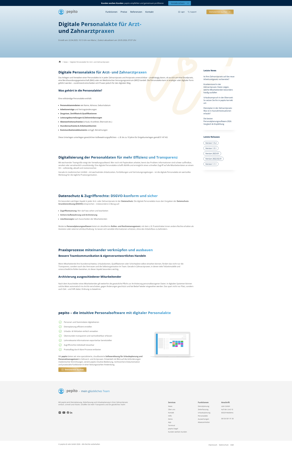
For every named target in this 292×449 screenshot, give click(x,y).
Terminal (171, 425)
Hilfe (170, 416)
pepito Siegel (173, 429)
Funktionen (111, 11)
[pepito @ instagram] (59, 413)
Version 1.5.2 (210, 143)
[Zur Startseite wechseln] (59, 62)
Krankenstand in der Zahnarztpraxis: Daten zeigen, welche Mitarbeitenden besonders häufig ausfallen (218, 88)
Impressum (213, 445)
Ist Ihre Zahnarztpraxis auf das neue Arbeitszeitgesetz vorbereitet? (218, 78)
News (66, 62)
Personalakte (203, 416)
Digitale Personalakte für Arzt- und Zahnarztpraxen (89, 62)
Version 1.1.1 (210, 164)
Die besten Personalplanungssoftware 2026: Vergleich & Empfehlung (217, 121)
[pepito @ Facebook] (68, 413)
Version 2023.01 (212, 153)
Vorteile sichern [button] (178, 3)
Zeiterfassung (203, 409)
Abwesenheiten (204, 422)
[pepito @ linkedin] (71, 413)
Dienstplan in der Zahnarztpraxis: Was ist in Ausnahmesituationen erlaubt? (217, 111)
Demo (170, 419)
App (169, 422)
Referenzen (136, 11)
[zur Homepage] (67, 12)
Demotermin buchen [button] (218, 12)
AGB (232, 445)
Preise (124, 11)
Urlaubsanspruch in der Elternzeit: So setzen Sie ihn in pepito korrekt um (218, 100)
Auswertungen (203, 419)
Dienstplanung (203, 406)
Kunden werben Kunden (177, 432)
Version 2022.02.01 (213, 159)
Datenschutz (224, 445)
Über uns (171, 409)
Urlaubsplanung (204, 413)
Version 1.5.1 (210, 148)
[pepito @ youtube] (64, 413)
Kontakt (149, 11)
